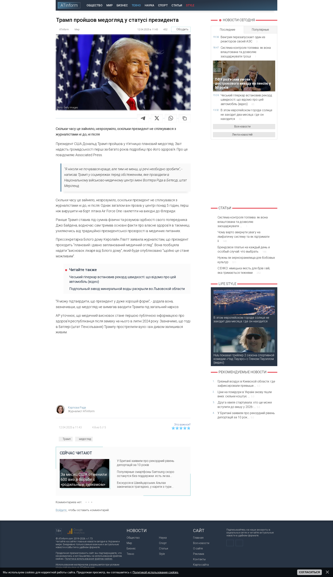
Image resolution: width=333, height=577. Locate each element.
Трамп (67, 439)
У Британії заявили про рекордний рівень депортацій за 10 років (145, 463)
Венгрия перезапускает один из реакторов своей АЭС (243, 39)
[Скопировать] (185, 118)
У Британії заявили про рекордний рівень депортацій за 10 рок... (246, 415)
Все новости (242, 126)
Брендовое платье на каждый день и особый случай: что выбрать (244, 249)
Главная (198, 537)
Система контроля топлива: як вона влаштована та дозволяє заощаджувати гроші (246, 52)
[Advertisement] (123, 371)
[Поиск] (271, 5)
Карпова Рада (77, 407)
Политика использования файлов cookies (88, 558)
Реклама (198, 553)
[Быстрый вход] (260, 5)
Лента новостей (242, 134)
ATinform (69, 5)
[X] (157, 118)
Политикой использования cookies (155, 572)
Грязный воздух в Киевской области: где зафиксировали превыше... (246, 383)
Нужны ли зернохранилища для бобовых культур (246, 260)
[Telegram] (143, 118)
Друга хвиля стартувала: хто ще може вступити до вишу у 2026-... (245, 405)
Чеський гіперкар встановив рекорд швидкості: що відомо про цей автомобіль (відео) (122, 279)
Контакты (199, 559)
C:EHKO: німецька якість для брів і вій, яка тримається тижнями (244, 270)
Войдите (61, 510)
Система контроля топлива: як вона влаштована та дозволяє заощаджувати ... (243, 222)
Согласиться (309, 572)
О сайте (198, 548)
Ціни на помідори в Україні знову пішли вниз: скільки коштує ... (245, 394)
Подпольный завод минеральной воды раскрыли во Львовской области (127, 289)
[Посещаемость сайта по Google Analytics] (75, 531)
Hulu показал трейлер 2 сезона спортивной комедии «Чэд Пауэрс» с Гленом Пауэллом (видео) (244, 358)
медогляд (85, 439)
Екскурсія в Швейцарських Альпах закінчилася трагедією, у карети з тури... (145, 485)
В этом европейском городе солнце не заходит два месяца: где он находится (246, 114)
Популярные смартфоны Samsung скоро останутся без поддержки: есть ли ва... (145, 474)
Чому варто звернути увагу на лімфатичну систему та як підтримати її (243, 236)
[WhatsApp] (171, 118)
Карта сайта (201, 564)
